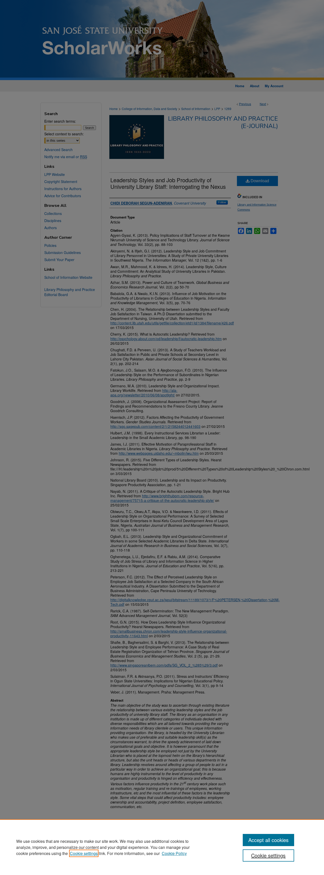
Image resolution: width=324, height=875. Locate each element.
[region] (162, 847)
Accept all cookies (268, 840)
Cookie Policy (174, 853)
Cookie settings (84, 853)
